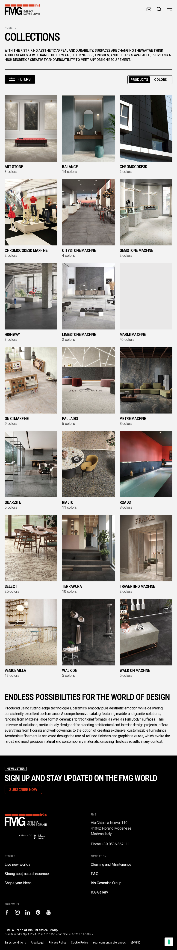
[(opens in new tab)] (7, 912)
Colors (160, 80)
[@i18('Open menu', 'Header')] (169, 9)
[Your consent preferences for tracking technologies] (169, 941)
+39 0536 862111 (116, 844)
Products (139, 80)
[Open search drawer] (159, 9)
